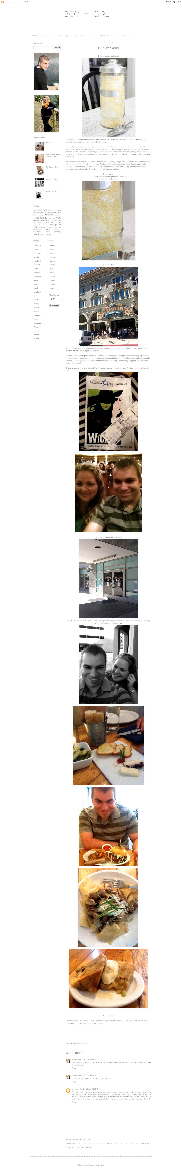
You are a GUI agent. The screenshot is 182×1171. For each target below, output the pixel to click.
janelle (52, 265)
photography (55, 225)
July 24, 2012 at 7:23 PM (89, 1089)
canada (41, 215)
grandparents (38, 220)
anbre (36, 319)
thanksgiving (37, 229)
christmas (49, 215)
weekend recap (42, 234)
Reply (74, 1068)
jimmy (52, 249)
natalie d (37, 261)
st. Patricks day (56, 227)
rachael (52, 261)
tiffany (52, 253)
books (35, 215)
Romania (39, 210)
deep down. (38, 323)
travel (48, 229)
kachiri (36, 331)
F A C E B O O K (123, 36)
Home (109, 1143)
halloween (46, 220)
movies (40, 222)
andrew (52, 276)
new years (56, 222)
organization (37, 225)
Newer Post (71, 1143)
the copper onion (116, 537)
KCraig (74, 1059)
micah (36, 339)
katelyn (52, 280)
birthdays (57, 212)
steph (52, 288)
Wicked (111, 265)
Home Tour (49, 142)
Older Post (146, 1143)
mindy (36, 304)
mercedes (37, 265)
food (58, 217)
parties (45, 225)
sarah (36, 280)
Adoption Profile (51, 191)
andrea (36, 311)
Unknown (75, 1089)
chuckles (57, 215)
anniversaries (46, 212)
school (43, 227)
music (47, 222)
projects (36, 227)
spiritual (49, 227)
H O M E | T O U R (88, 36)
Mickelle (37, 327)
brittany (52, 245)
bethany (53, 257)
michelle (37, 253)
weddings (57, 232)
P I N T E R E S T (106, 36)
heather (37, 315)
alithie (36, 308)
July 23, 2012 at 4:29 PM (87, 1059)
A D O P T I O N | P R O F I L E (65, 36)
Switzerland (48, 210)
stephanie (37, 292)
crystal (36, 257)
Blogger (100, 1165)
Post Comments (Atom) (84, 1147)
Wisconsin (57, 210)
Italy (34, 210)
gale (51, 269)
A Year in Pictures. (52, 179)
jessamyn (37, 245)
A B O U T (46, 36)
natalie (36, 300)
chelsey (37, 273)
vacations (57, 229)
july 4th (53, 220)
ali (35, 296)
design (36, 218)
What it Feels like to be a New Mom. (53, 156)
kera (35, 284)
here (68, 149)
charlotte (37, 276)
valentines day (41, 232)
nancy (36, 335)
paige (36, 249)
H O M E (35, 36)
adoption (36, 212)
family (43, 217)
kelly (36, 269)
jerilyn (52, 273)
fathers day (51, 218)
